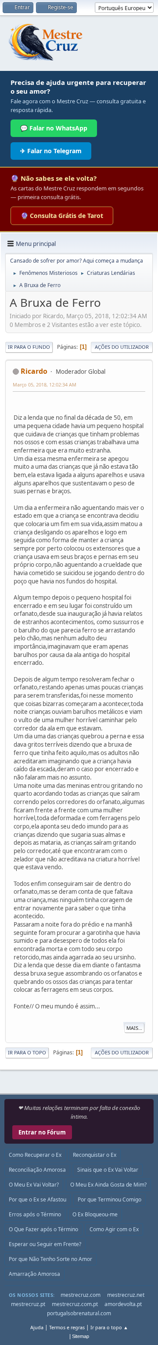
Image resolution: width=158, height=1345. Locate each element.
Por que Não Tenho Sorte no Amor (50, 1259)
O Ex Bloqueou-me (95, 1214)
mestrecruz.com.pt (75, 1304)
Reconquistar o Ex (94, 1155)
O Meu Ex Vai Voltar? (34, 1184)
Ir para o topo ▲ (109, 1327)
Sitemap (80, 1336)
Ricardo (34, 371)
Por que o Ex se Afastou (37, 1199)
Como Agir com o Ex (114, 1229)
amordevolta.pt (123, 1304)
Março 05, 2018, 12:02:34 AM (44, 384)
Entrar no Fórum (42, 1132)
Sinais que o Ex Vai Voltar (107, 1169)
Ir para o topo (27, 1052)
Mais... (134, 1028)
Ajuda (36, 1327)
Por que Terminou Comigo (109, 1199)
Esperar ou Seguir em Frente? (45, 1244)
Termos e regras (67, 1327)
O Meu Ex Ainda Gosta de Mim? (108, 1184)
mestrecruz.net (125, 1295)
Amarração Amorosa (34, 1274)
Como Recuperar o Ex (35, 1155)
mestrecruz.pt (28, 1304)
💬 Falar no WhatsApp (53, 128)
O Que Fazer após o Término (43, 1229)
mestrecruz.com (81, 1295)
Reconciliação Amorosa (37, 1169)
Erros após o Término (35, 1214)
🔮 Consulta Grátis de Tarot (62, 215)
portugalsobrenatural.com (79, 1313)
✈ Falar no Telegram (51, 151)
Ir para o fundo (29, 347)
